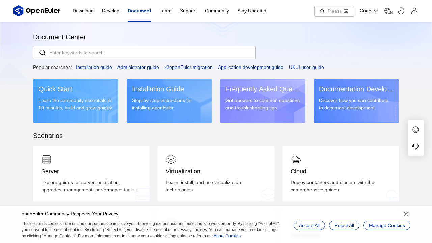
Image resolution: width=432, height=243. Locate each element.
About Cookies (227, 236)
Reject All (344, 225)
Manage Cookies (387, 225)
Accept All (309, 225)
